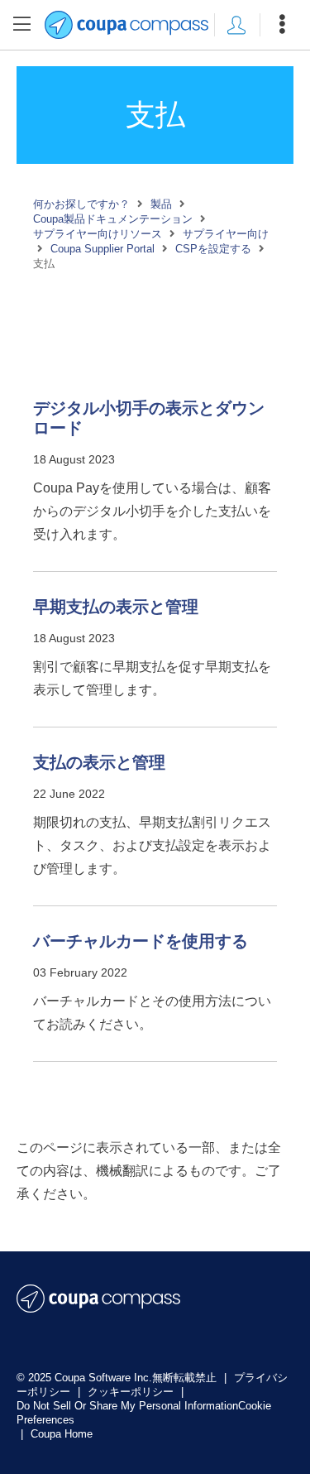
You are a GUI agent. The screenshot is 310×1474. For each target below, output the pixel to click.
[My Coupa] (236, 25)
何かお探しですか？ (81, 204)
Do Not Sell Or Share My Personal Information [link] (127, 1406)
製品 (161, 204)
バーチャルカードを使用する (140, 941)
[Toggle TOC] (22, 25)
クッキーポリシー (132, 1391)
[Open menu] (282, 25)
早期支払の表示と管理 (115, 607)
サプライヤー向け (226, 234)
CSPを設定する (213, 248)
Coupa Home (62, 1434)
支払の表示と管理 (99, 762)
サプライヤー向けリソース (97, 234)
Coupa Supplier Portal (102, 248)
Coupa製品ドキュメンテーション (113, 219)
